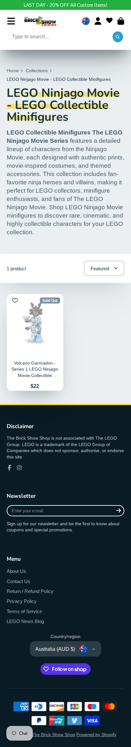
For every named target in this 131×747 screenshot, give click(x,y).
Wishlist (109, 21)
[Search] (118, 37)
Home (13, 70)
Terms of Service (24, 611)
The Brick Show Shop (53, 734)
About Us (16, 571)
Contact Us (18, 581)
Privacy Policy (22, 601)
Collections (37, 70)
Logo (40, 21)
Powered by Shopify (96, 734)
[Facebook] (9, 468)
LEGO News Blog (25, 621)
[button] (15, 303)
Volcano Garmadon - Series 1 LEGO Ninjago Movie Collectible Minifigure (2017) (35, 342)
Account (98, 21)
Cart (121, 21)
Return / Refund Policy (30, 591)
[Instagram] (19, 468)
